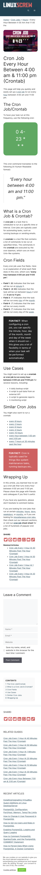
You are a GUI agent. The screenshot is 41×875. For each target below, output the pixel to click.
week (31, 312)
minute (19, 286)
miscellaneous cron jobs (25, 517)
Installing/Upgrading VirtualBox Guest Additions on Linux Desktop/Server (17, 803)
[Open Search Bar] (28, 10)
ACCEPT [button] (22, 870)
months (19, 514)
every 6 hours (15, 427)
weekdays (8, 514)
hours (29, 292)
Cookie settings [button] (9, 870)
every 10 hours (16, 433)
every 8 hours (15, 421)
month (32, 300)
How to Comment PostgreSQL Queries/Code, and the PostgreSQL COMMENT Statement (19, 839)
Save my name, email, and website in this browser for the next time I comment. (20, 650)
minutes (20, 511)
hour (5, 95)
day (20, 300)
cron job (21, 92)
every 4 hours (15, 430)
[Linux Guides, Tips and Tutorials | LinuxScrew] (17, 4)
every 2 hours (15, 424)
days (33, 511)
